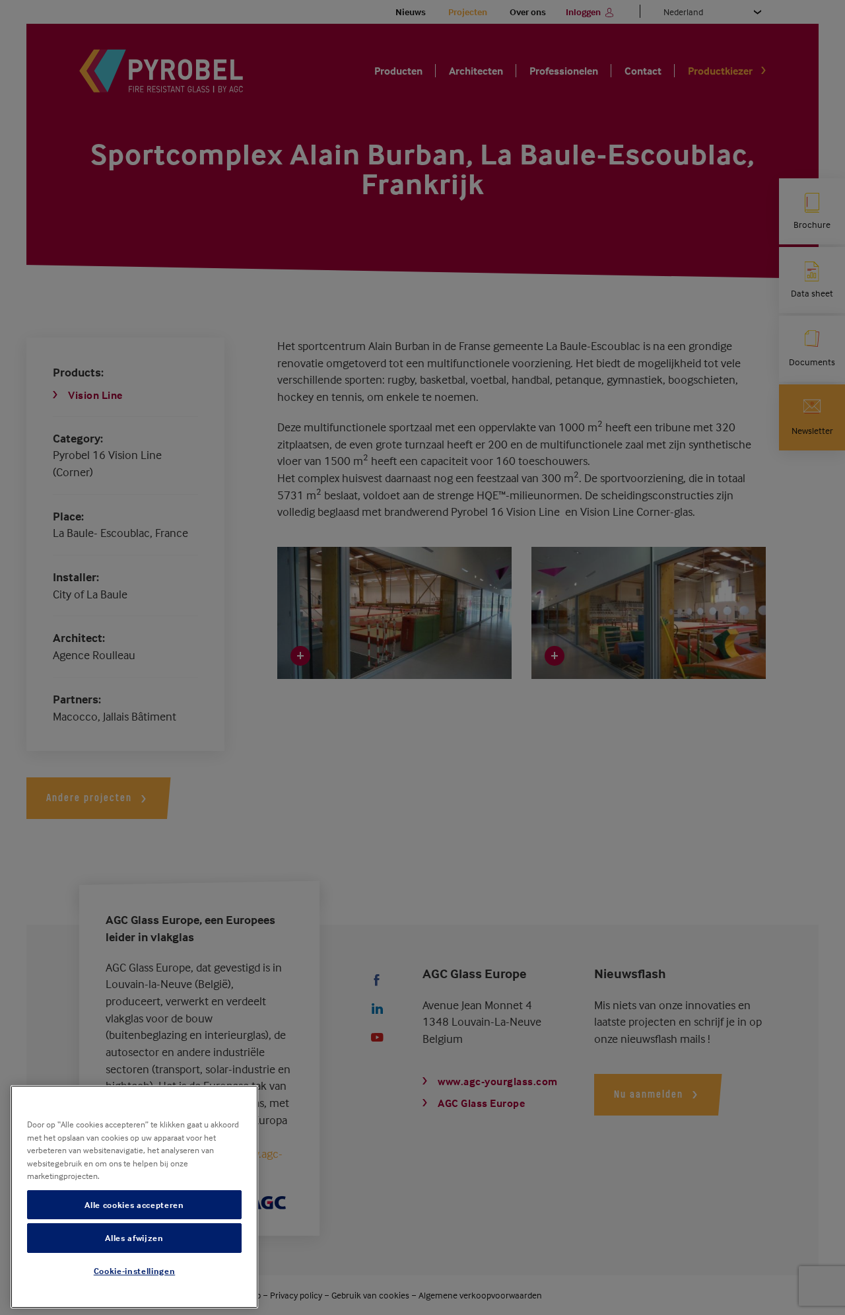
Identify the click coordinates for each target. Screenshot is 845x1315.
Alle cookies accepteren (134, 1204)
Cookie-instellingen (134, 1270)
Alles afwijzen (134, 1237)
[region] (134, 1196)
